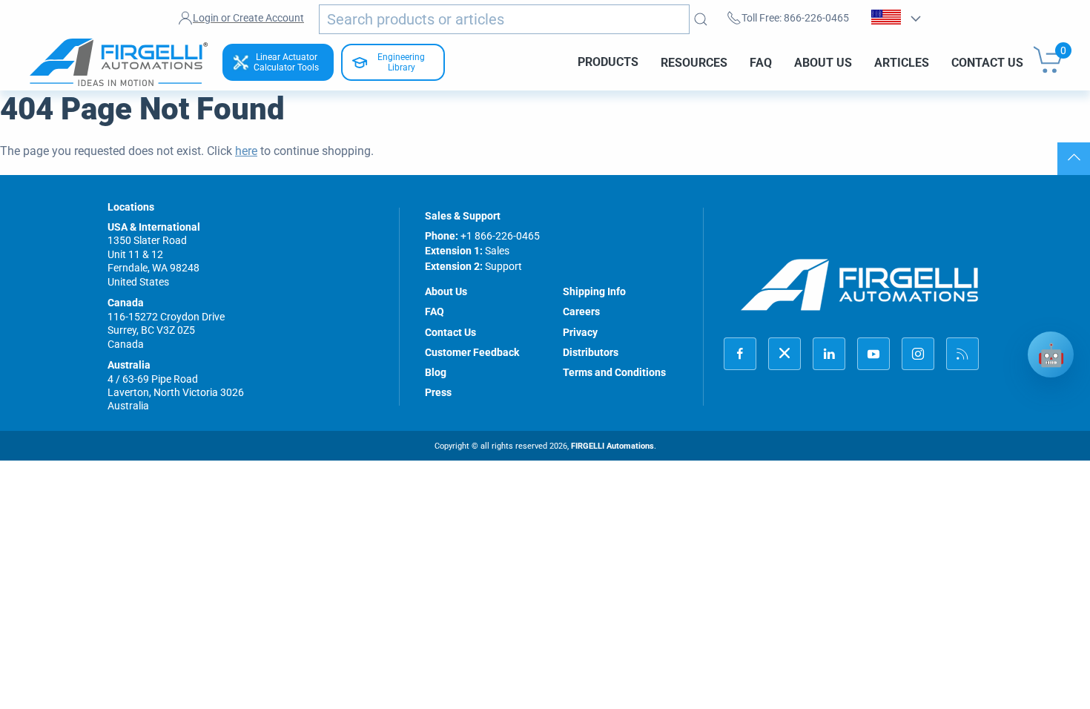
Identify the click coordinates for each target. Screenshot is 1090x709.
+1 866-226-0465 (500, 236)
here (246, 151)
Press (438, 392)
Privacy (580, 332)
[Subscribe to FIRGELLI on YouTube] (873, 353)
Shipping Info (594, 291)
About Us (823, 62)
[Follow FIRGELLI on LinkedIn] (829, 353)
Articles (901, 62)
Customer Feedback (472, 352)
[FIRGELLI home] (860, 284)
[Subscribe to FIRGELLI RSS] (962, 353)
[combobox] (504, 19)
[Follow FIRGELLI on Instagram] (918, 353)
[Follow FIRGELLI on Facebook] (740, 353)
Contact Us (987, 62)
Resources (694, 62)
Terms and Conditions (614, 372)
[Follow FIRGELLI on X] (784, 353)
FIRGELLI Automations (612, 446)
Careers (581, 311)
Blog (435, 372)
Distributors (590, 352)
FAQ (761, 62)
